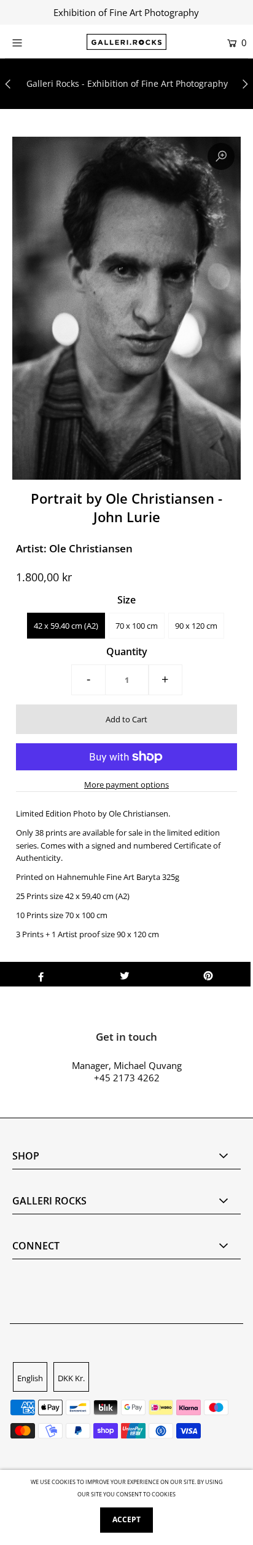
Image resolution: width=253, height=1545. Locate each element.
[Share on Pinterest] (208, 974)
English (30, 1378)
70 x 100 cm (136, 625)
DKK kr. (71, 1378)
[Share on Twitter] (124, 974)
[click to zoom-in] (221, 156)
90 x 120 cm (196, 625)
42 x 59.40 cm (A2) (66, 625)
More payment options (126, 784)
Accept (126, 1519)
